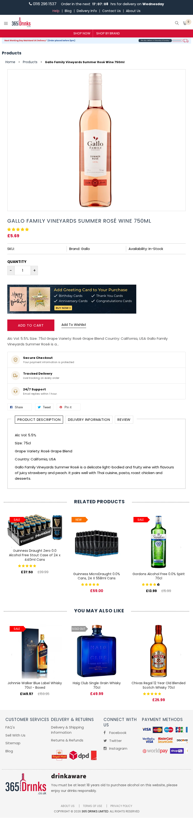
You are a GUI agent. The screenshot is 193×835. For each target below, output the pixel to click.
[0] (185, 23)
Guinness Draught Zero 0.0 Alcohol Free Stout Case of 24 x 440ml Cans (34, 555)
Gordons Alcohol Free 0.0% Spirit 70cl (159, 576)
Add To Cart (31, 325)
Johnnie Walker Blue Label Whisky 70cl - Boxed (35, 685)
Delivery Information (89, 419)
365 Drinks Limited (95, 811)
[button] (18, 229)
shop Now (81, 33)
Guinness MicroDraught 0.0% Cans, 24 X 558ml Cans (96, 576)
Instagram (117, 748)
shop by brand (108, 33)
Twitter (115, 740)
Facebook (117, 732)
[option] (35, 539)
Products (11, 53)
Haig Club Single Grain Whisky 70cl (97, 685)
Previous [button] (12, 547)
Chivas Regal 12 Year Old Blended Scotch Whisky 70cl (158, 685)
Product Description (38, 419)
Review (124, 419)
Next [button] (181, 547)
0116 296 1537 (44, 4)
